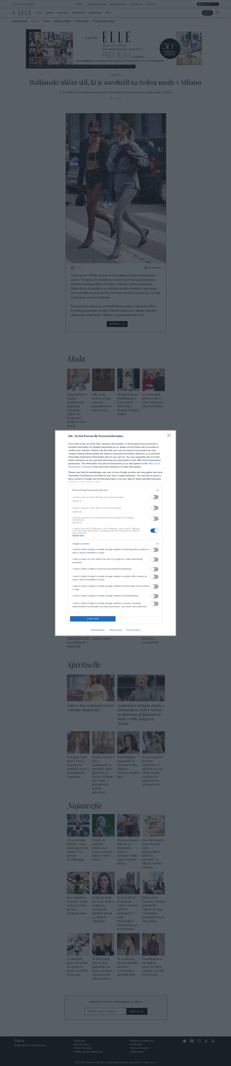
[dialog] (115, 533)
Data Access (115, 630)
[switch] (154, 497)
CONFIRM (93, 619)
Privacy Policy (133, 630)
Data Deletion (97, 630)
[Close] (170, 436)
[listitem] (115, 490)
